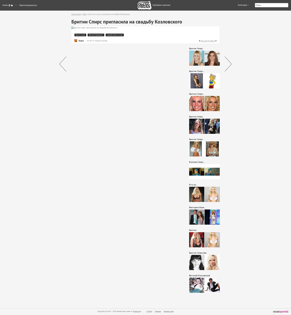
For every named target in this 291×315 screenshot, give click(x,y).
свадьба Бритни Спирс (114, 35)
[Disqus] (125, 84)
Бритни (193, 230)
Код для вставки (208, 41)
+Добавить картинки (161, 5)
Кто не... (193, 184)
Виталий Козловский (96, 35)
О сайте (149, 311)
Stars (85, 14)
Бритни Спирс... (196, 71)
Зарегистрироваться (28, 5)
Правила (158, 311)
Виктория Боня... (197, 207)
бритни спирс (80, 35)
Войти (5, 5)
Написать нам (169, 311)
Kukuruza (137, 311)
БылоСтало (76, 14)
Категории (243, 5)
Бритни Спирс (196, 48)
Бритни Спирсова (197, 252)
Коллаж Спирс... (197, 162)
